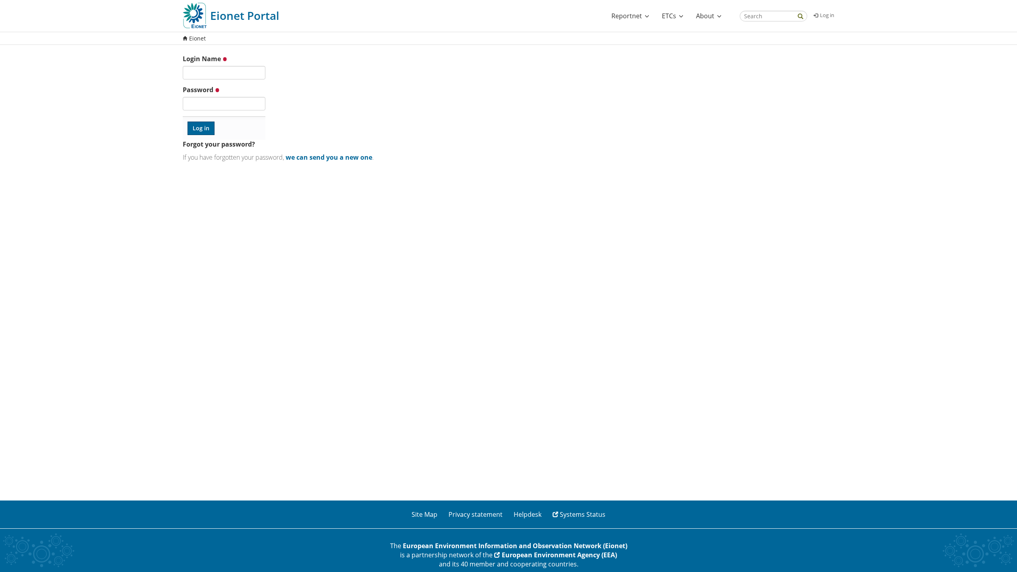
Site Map (424, 514)
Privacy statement (476, 514)
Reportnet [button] (626, 16)
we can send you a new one (329, 157)
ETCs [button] (669, 16)
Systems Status (582, 514)
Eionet (197, 38)
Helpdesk (527, 514)
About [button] (705, 16)
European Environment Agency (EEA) (559, 555)
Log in (827, 15)
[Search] (800, 16)
